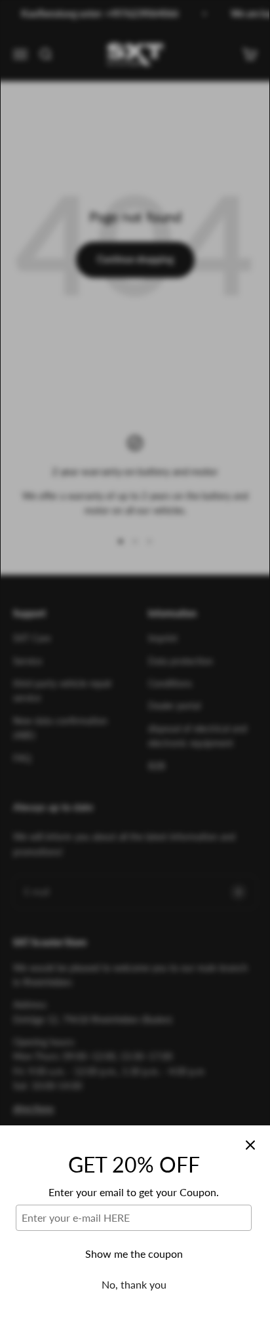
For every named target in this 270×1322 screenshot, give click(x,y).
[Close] (250, 1145)
